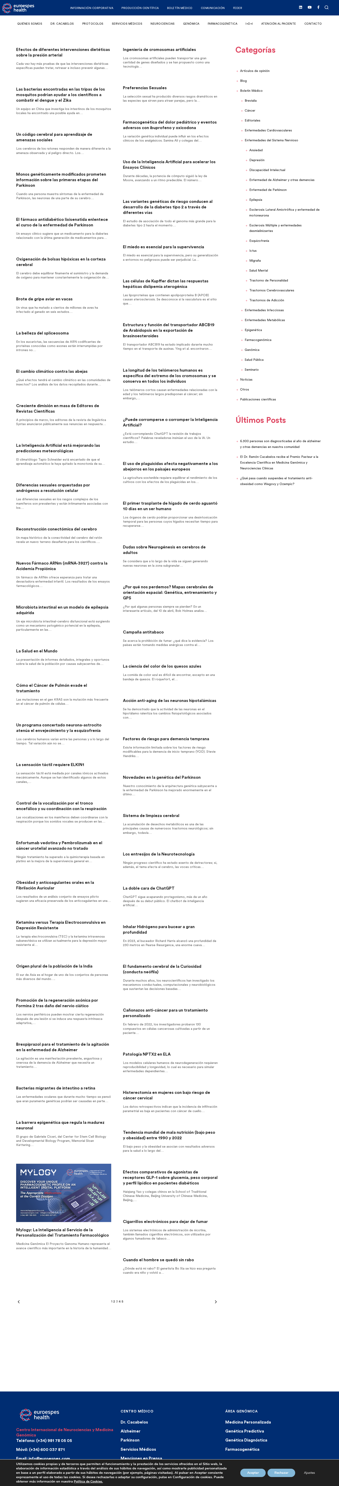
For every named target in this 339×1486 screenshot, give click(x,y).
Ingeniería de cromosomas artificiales (159, 49)
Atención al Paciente (278, 23)
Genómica (191, 23)
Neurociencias (163, 23)
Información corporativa (91, 8)
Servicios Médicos (127, 23)
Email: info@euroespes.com (43, 1458)
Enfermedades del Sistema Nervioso (271, 140)
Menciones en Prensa (141, 1458)
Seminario (252, 369)
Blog (243, 81)
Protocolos (93, 23)
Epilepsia (255, 199)
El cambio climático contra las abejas (52, 371)
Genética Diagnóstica (246, 1440)
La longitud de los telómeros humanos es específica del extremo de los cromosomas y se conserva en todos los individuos (169, 375)
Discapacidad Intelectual (267, 170)
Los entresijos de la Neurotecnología (159, 854)
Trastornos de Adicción (266, 300)
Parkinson (130, 1440)
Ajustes (309, 1473)
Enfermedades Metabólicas (265, 320)
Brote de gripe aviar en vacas (44, 299)
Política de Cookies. (88, 1481)
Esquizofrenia (259, 241)
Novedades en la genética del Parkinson (162, 777)
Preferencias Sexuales (145, 88)
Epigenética (253, 330)
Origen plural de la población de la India (54, 966)
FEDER (237, 8)
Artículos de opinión (255, 71)
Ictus (253, 250)
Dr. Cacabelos (62, 23)
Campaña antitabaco (143, 632)
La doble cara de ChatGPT (149, 888)
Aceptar (253, 1473)
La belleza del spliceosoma (42, 333)
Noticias (246, 379)
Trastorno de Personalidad (268, 280)
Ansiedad (256, 150)
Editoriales (252, 120)
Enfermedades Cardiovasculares (268, 130)
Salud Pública (254, 359)
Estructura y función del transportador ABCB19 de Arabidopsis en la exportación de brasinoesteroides (168, 330)
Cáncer (250, 110)
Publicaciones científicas (258, 399)
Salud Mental (258, 270)
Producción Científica (140, 8)
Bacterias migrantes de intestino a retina (55, 1088)
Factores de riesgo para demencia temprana (166, 739)
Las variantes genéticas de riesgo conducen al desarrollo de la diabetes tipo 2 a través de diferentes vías (168, 207)
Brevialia (251, 100)
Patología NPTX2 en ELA (147, 1054)
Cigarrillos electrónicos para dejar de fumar (165, 1222)
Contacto (313, 23)
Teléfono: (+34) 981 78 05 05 (44, 1441)
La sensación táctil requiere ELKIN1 (50, 765)
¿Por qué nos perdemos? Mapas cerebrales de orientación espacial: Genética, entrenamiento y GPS (170, 592)
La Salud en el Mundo (36, 651)
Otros (244, 389)
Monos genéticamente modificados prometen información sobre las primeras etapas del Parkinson (61, 179)
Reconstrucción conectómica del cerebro (56, 529)
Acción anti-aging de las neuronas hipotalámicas (169, 701)
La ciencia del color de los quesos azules (162, 666)
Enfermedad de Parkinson (268, 190)
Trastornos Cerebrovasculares (271, 290)
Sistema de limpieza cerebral (151, 816)
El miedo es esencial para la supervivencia (163, 247)
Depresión (257, 160)
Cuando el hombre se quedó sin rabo (158, 1260)
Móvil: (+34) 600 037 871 (40, 1450)
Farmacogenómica (258, 340)
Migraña (255, 260)
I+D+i (249, 23)
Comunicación (213, 8)
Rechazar (281, 1473)
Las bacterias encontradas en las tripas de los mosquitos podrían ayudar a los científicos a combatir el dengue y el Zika (60, 94)
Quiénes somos (29, 23)
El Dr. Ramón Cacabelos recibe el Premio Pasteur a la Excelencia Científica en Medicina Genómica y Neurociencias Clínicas (279, 462)
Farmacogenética (223, 23)
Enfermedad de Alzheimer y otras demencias (282, 180)
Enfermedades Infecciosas (264, 310)
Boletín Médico (180, 8)
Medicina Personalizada (248, 1422)
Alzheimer (130, 1431)
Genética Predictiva (244, 1431)
